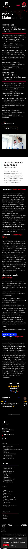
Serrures (5, 503)
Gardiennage (6, 452)
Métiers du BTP (6, 477)
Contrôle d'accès (7, 494)
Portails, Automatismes (8, 500)
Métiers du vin (6, 476)
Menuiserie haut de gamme (9, 499)
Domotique (6, 496)
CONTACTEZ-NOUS (9, 334)
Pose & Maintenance (8, 446)
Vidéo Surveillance (7, 506)
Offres (4, 515)
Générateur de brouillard (9, 497)
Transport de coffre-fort (8, 458)
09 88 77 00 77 (9, 123)
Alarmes (5, 490)
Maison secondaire (7, 480)
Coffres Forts (6, 493)
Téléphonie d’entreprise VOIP (10, 505)
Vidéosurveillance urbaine (9, 467)
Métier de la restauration (9, 479)
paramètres (22, 542)
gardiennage (7, 278)
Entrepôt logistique (7, 468)
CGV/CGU (17, 525)
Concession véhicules (8, 482)
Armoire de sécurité (7, 491)
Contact (5, 518)
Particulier (5, 474)
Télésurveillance (19, 190)
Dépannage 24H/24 (7, 457)
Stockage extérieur (7, 473)
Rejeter (12, 545)
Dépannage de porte (8, 455)
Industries (5, 470)
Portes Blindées (6, 502)
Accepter (6, 545)
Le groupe (5, 516)
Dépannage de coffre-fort (9, 454)
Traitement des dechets (8, 471)
